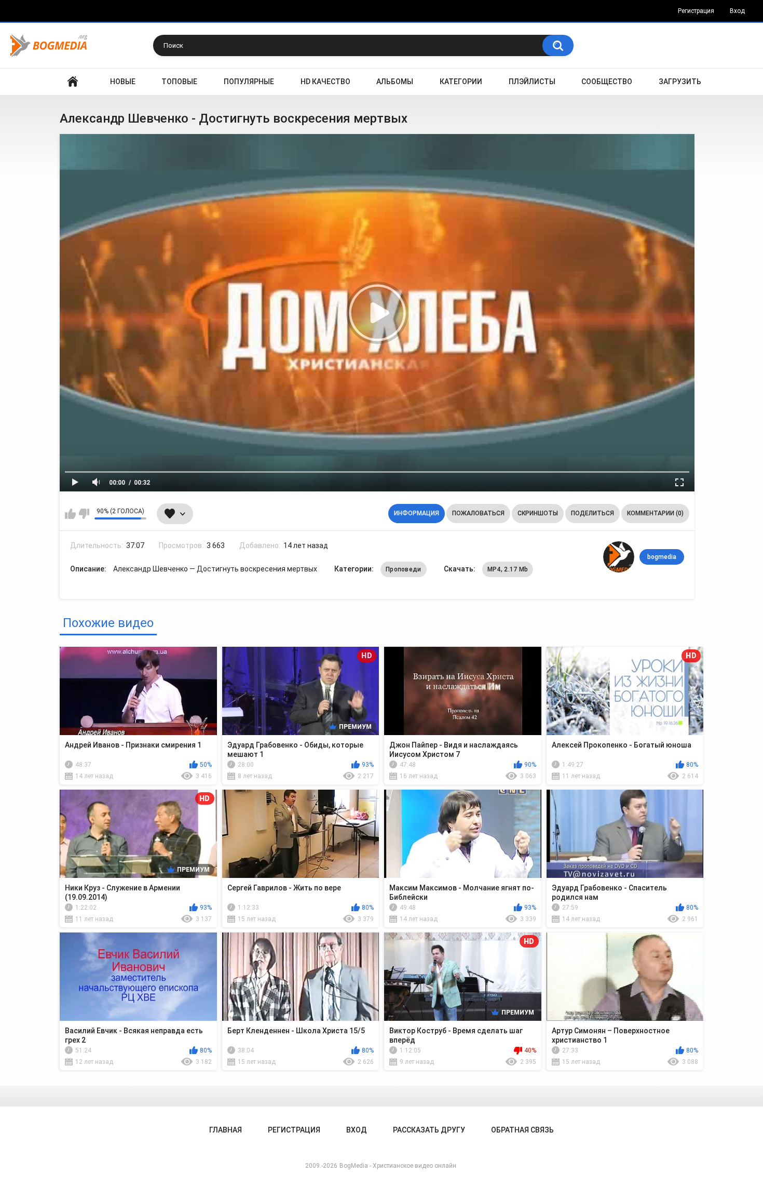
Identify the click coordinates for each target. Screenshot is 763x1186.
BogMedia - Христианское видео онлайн (397, 1165)
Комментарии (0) (655, 513)
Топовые (179, 81)
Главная (73, 82)
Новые (122, 81)
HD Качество (325, 81)
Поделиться (592, 513)
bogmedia (661, 557)
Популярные (249, 81)
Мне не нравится (83, 514)
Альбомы (394, 81)
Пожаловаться (478, 513)
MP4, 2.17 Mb (507, 569)
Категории (461, 81)
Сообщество (606, 81)
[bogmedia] (618, 556)
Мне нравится (70, 514)
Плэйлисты (532, 81)
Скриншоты (537, 513)
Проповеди (403, 569)
